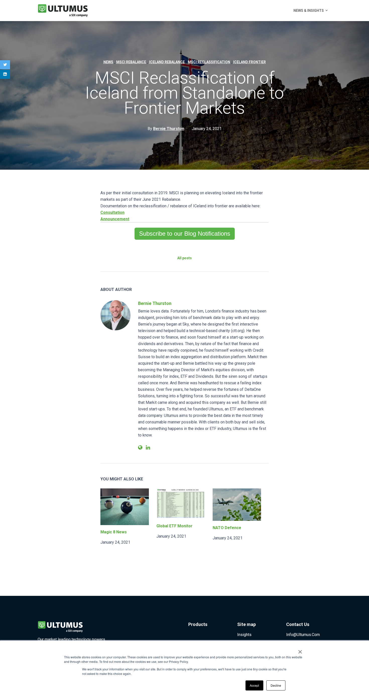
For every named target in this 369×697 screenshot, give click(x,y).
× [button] (300, 650)
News (108, 62)
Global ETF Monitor (174, 526)
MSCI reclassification (209, 62)
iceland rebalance (167, 62)
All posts (184, 258)
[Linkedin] (5, 74)
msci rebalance (131, 62)
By (166, 128)
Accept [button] (254, 685)
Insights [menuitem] (244, 634)
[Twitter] (5, 64)
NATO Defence (227, 527)
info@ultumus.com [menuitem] (303, 634)
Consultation (112, 212)
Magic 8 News (113, 532)
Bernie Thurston (154, 303)
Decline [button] (276, 685)
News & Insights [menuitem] (308, 11)
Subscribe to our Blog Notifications (184, 233)
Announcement (114, 219)
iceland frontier (249, 62)
